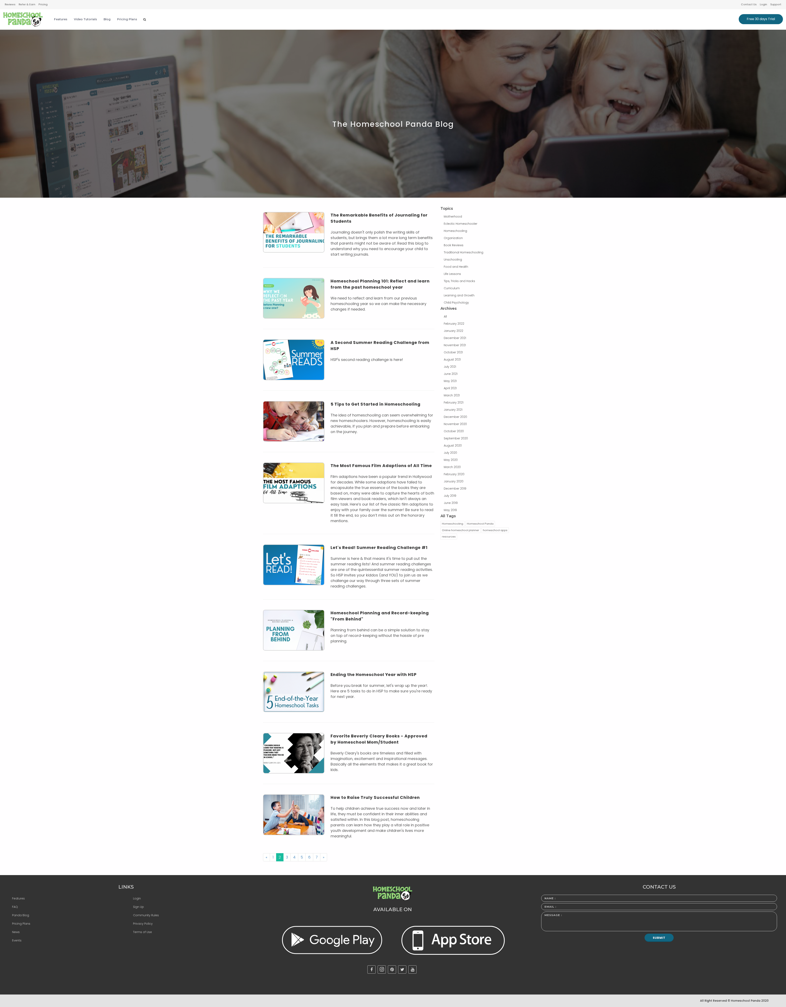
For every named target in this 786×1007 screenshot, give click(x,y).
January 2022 (453, 331)
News (16, 932)
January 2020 (453, 481)
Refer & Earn (27, 4)
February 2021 (453, 402)
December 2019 (455, 488)
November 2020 (455, 424)
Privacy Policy (143, 924)
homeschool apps (495, 530)
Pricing (42, 4)
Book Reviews (453, 245)
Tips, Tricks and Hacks (459, 281)
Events (16, 940)
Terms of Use (142, 932)
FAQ (15, 907)
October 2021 (453, 352)
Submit (659, 938)
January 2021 (453, 410)
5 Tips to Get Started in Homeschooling (375, 404)
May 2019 (450, 510)
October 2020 (454, 431)
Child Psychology (456, 303)
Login (763, 4)
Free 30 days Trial (761, 19)
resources (449, 537)
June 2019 (451, 503)
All (445, 316)
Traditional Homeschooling (463, 252)
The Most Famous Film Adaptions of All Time (381, 465)
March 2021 (452, 395)
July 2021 (450, 367)
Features (18, 898)
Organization (453, 238)
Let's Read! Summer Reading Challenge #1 (379, 547)
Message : (553, 915)
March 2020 (452, 467)
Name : (550, 898)
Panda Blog (20, 915)
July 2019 (450, 496)
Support (775, 4)
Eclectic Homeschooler (460, 224)
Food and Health (456, 267)
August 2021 (452, 359)
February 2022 (454, 324)
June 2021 (450, 374)
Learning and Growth (459, 295)
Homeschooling (455, 231)
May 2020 (451, 460)
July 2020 (450, 453)
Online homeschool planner (460, 530)
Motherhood (453, 216)
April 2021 (450, 388)
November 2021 (455, 345)
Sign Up (138, 907)
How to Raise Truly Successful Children (375, 797)
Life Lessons (452, 274)
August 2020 (453, 445)
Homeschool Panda (480, 524)
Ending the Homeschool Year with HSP (374, 674)
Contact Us (749, 4)
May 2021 (450, 381)
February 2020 (454, 474)
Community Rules (146, 915)
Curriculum (452, 288)
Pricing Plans (21, 924)
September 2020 (456, 438)
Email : (550, 906)
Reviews (10, 4)
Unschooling (453, 259)
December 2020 (455, 417)
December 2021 (455, 338)
